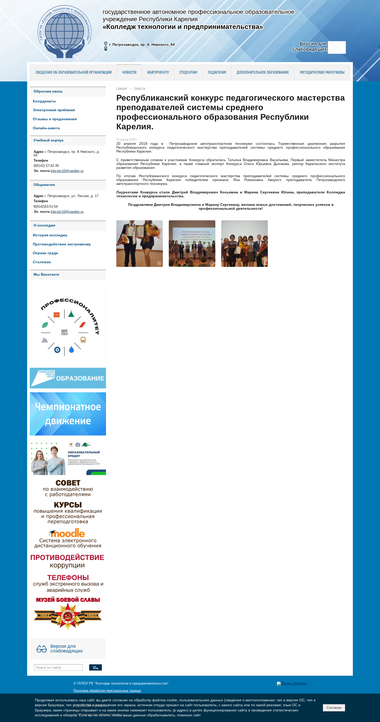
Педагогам (217, 73)
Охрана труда (45, 253)
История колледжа (50, 235)
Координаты (44, 101)
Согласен (334, 708)
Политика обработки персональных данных (107, 691)
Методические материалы (322, 73)
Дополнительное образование (263, 73)
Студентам (188, 73)
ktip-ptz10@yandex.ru (67, 171)
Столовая (42, 262)
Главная (121, 88)
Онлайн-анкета (46, 128)
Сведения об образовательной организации (74, 73)
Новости (129, 73)
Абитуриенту (158, 73)
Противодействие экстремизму (62, 244)
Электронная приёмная (54, 110)
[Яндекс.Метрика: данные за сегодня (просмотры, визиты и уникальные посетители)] (292, 684)
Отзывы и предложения (55, 119)
